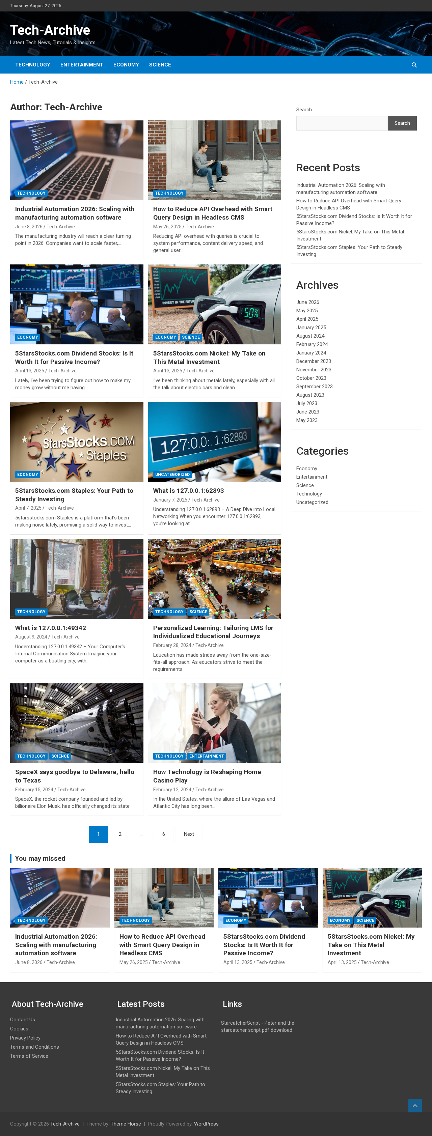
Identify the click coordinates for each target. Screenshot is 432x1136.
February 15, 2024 (34, 789)
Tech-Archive (50, 30)
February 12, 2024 (172, 789)
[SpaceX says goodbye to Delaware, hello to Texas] (77, 723)
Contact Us (22, 1020)
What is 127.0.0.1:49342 (50, 628)
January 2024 (311, 353)
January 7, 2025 (170, 500)
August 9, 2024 (31, 637)
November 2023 (313, 370)
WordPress (206, 1124)
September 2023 (314, 387)
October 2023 (311, 378)
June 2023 (307, 412)
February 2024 (312, 344)
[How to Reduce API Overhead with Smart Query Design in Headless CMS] (214, 160)
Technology (32, 65)
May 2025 (307, 311)
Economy (126, 65)
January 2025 (311, 327)
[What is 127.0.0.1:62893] (214, 441)
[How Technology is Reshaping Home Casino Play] (214, 723)
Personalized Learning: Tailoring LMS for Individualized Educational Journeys (213, 632)
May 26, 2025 (167, 226)
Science (160, 65)
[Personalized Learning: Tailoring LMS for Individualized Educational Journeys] (214, 579)
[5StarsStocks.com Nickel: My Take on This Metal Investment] (214, 304)
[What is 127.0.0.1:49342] (77, 579)
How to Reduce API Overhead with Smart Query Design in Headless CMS (212, 213)
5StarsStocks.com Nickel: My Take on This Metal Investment (209, 357)
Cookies (19, 1029)
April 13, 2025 (29, 370)
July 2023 (306, 403)
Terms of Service (29, 1056)
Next (189, 834)
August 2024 (310, 336)
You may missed (40, 858)
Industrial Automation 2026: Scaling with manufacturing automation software (75, 213)
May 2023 (307, 420)
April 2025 (307, 319)
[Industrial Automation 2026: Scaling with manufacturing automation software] (77, 160)
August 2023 (310, 395)
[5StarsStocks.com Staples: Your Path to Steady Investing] (77, 441)
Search (304, 110)
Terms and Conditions (34, 1047)
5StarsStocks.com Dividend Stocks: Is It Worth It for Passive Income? (74, 357)
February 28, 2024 (172, 645)
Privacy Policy (25, 1038)
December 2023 (313, 361)
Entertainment (81, 65)
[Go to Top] (415, 1105)
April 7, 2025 (28, 508)
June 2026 (307, 302)
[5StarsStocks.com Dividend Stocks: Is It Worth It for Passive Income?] (77, 304)
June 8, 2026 (29, 226)
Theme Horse (126, 1124)
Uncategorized (172, 474)
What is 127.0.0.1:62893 (188, 490)
